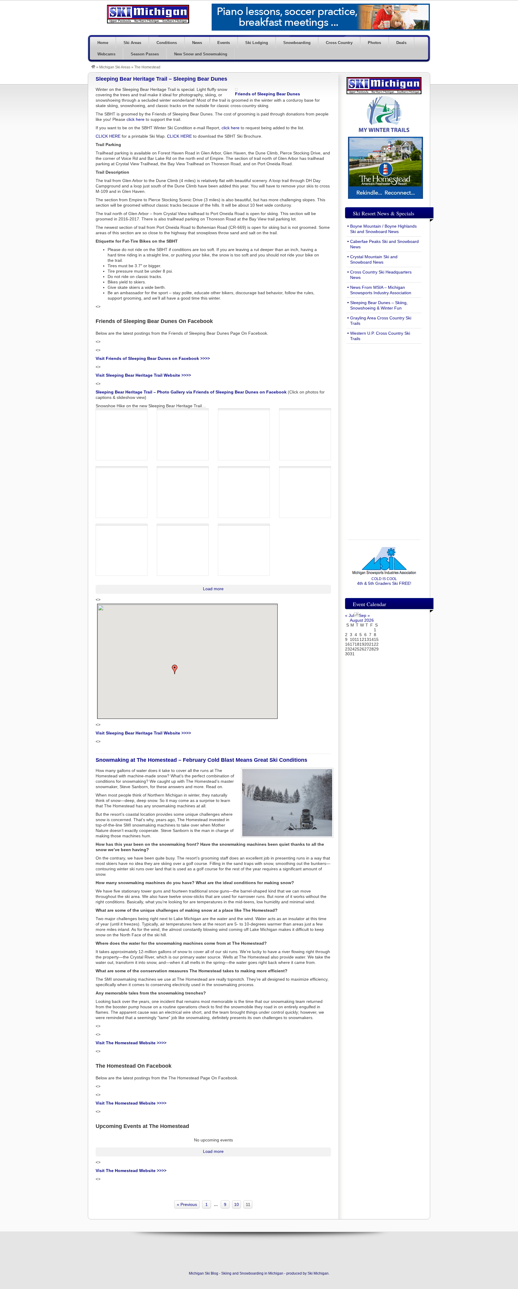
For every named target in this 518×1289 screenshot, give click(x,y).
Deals (401, 42)
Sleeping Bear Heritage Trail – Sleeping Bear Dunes (161, 79)
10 (236, 1204)
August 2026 (362, 620)
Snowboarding (297, 42)
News (197, 42)
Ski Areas (132, 42)
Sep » (364, 615)
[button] (175, 669)
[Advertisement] (384, 438)
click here (135, 119)
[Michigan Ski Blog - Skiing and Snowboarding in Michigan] (93, 67)
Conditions (166, 42)
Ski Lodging (256, 42)
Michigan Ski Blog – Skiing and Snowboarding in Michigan (148, 14)
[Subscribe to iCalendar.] (356, 615)
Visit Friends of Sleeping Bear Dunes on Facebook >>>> (153, 358)
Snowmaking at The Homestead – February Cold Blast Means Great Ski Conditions (201, 760)
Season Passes (145, 54)
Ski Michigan (318, 1273)
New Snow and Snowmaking (200, 54)
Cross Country (339, 42)
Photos (374, 42)
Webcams (106, 54)
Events (223, 42)
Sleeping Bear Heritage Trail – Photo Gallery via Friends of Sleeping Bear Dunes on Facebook (191, 392)
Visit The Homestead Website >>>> (131, 1042)
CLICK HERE (108, 136)
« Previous (187, 1204)
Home (102, 42)
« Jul (349, 615)
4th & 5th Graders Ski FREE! (384, 581)
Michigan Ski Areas (114, 67)
